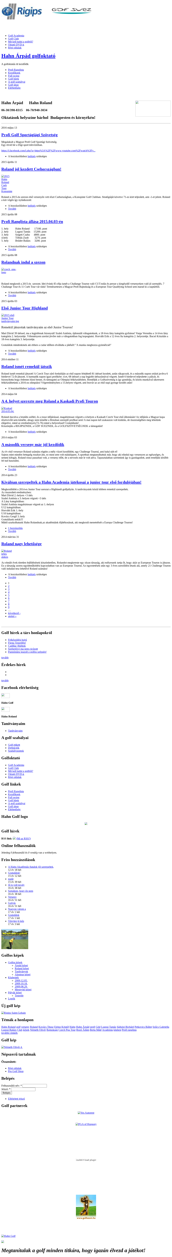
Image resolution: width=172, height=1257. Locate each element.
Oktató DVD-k (16, 44)
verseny (25, 1026)
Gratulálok (13, 915)
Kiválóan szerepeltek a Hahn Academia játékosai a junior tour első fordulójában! (71, 482)
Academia (107, 1029)
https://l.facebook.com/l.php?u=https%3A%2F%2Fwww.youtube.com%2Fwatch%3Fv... (48, 150)
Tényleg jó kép (16, 921)
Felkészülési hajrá (17, 639)
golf (18, 1026)
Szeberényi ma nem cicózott (23, 648)
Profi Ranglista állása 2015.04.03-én (32, 221)
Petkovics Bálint (143, 1026)
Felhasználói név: (11, 1085)
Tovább (12, 208)
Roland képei (22, 968)
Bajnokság (52, 1029)
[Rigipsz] (21, 18)
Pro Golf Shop (16, 1071)
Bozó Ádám (82, 1029)
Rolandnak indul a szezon (23, 262)
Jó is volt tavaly (16, 884)
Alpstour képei (22, 974)
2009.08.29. (21, 986)
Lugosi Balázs (8, 1029)
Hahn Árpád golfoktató (28, 56)
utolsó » (12, 616)
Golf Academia (16, 35)
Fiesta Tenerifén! (17, 642)
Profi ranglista (129, 1029)
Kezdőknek (14, 72)
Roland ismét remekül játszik (26, 366)
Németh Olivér (38, 1029)
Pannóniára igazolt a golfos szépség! (27, 651)
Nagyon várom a (17, 909)
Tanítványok (21, 971)
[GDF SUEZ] (71, 18)
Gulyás (12, 903)
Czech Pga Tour (67, 1029)
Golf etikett (14, 744)
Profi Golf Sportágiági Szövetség (29, 135)
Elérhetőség (14, 87)
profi (92, 1026)
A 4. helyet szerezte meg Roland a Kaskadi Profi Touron (49, 401)
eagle (11, 878)
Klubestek (13, 977)
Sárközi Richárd (125, 1026)
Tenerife (19, 995)
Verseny (12, 897)
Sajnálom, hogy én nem (20, 891)
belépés (32, 156)
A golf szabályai (16, 81)
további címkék (9, 1032)
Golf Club (13, 38)
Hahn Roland (8, 1026)
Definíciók (13, 747)
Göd (98, 1026)
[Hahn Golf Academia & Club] (8, 1236)
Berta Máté (96, 1029)
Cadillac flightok (17, 645)
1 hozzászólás (15, 528)
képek (26, 1029)
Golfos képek (15, 962)
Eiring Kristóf (61, 1026)
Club (19, 1029)
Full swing (13, 75)
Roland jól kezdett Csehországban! (31, 169)
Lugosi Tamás (108, 1026)
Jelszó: (5, 1089)
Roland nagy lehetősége (21, 544)
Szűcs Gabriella (161, 1026)
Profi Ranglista (16, 69)
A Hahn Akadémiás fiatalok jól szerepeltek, (31, 866)
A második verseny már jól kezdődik (32, 444)
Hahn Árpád (82, 1026)
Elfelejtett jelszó (16, 1098)
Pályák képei (15, 992)
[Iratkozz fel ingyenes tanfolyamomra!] (14, 948)
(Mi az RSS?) (23, 838)
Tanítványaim (15, 730)
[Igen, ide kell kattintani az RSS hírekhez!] (14, 838)
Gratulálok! (14, 872)
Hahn (72, 1026)
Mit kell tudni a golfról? (20, 41)
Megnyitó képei (23, 989)
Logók (11, 998)
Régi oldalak (15, 47)
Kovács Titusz (46, 1026)
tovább (5, 657)
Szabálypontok (16, 750)
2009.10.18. (21, 983)
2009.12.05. (21, 980)
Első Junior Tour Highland (24, 308)
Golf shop (13, 84)
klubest (117, 1029)
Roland (34, 1026)
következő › (14, 613)
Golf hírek (13, 78)
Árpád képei (21, 965)
